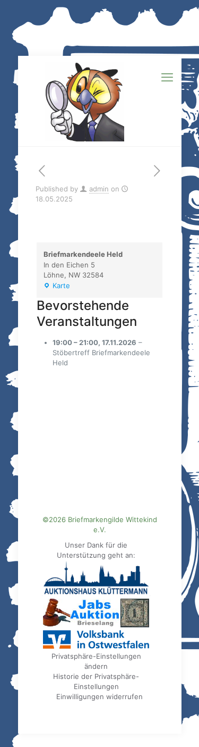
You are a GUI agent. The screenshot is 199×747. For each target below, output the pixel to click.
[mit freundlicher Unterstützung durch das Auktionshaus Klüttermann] (96, 593)
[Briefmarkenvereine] (100, 101)
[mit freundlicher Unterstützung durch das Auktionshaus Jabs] (96, 624)
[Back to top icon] (177, 725)
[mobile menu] (167, 77)
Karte (57, 286)
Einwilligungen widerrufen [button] (99, 696)
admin (99, 188)
